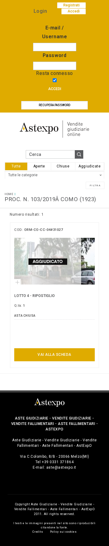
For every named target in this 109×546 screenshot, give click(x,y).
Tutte (16, 166)
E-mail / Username (54, 32)
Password (54, 55)
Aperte (39, 166)
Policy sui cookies (63, 531)
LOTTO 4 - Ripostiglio (34, 296)
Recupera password (54, 105)
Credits (37, 531)
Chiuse (63, 166)
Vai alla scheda (54, 354)
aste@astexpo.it (61, 467)
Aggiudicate (89, 166)
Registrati (71, 5)
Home (9, 194)
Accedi (54, 89)
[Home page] (54, 129)
